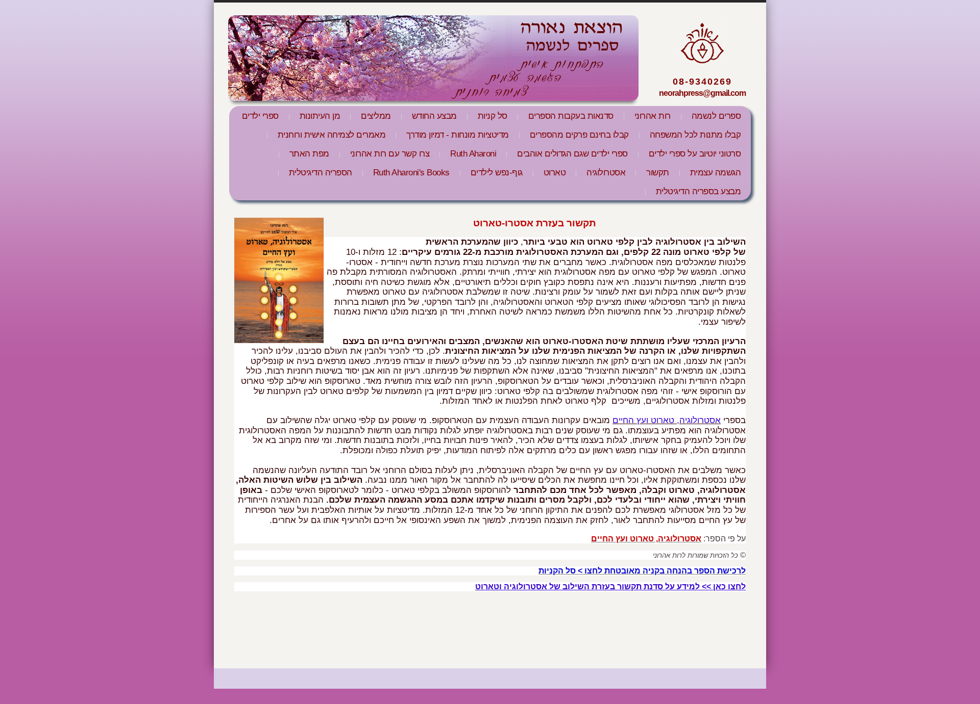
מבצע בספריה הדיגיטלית (698, 191)
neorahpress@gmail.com (702, 93)
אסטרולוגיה (605, 172)
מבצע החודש (434, 116)
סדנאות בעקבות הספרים (571, 116)
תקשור (657, 172)
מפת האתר (309, 154)
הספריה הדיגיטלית (320, 172)
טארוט (555, 172)
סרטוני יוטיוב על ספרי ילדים (695, 154)
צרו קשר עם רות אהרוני (390, 154)
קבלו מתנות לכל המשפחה (695, 135)
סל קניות (492, 116)
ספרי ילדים (260, 116)
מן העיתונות (320, 116)
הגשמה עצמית (715, 172)
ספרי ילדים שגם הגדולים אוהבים (572, 154)
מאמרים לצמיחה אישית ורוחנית (332, 135)
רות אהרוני (652, 116)
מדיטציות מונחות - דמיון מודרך (457, 135)
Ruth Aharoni (473, 154)
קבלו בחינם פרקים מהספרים (579, 135)
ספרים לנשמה (716, 116)
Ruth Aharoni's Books (411, 172)
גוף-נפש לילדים (497, 172)
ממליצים (376, 116)
